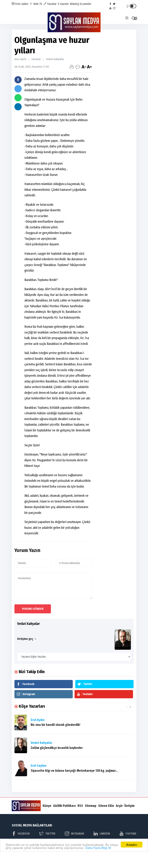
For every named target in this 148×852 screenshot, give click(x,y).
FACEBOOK (24, 833)
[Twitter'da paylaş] (18, 88)
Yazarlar (51, 4)
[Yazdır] (71, 66)
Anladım (131, 844)
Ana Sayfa (20, 59)
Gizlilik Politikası (64, 806)
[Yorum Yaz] (77, 66)
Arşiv (119, 806)
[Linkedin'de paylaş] (18, 106)
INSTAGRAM (77, 833)
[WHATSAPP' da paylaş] (18, 97)
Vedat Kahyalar (55, 59)
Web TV (37, 4)
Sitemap (90, 806)
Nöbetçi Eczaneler (80, 4)
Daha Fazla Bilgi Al (98, 847)
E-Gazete (63, 4)
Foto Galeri (21, 4)
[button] (130, 707)
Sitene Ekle (106, 806)
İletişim (129, 806)
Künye (47, 806)
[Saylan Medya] (74, 22)
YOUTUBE (130, 833)
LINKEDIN (105, 833)
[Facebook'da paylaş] (18, 79)
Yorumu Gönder (32, 608)
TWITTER (50, 833)
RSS (80, 806)
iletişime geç (25, 639)
